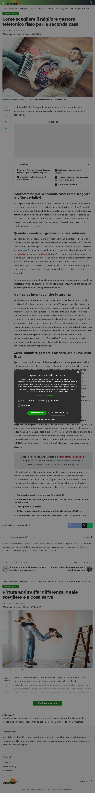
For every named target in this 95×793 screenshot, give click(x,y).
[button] (47, 396)
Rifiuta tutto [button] (58, 413)
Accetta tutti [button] (37, 413)
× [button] (78, 372)
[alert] (47, 396)
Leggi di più (63, 391)
